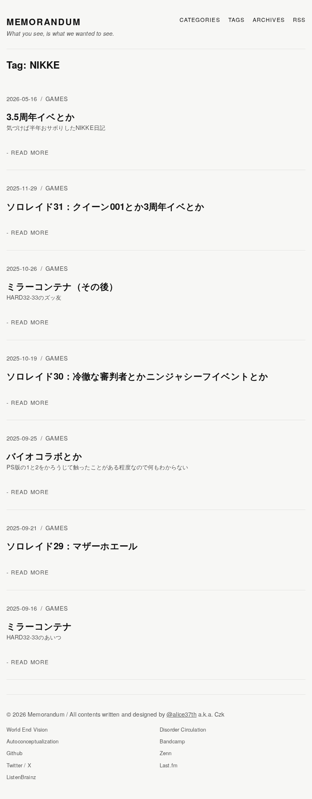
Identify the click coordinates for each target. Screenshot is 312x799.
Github (14, 753)
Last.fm (169, 765)
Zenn (166, 753)
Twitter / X (18, 765)
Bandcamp (172, 741)
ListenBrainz (21, 777)
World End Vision (27, 729)
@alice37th (182, 714)
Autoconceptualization (32, 741)
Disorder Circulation (183, 729)
